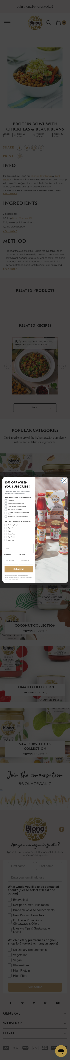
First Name (7, 554)
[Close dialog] (64, 480)
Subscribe (18, 569)
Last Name (22, 554)
